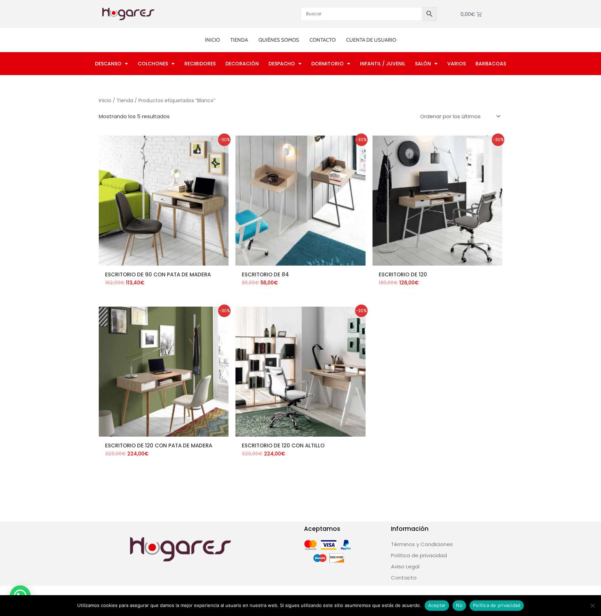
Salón (423, 63)
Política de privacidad (497, 605)
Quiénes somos (278, 40)
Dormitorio (327, 63)
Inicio (212, 40)
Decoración (242, 63)
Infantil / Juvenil (382, 63)
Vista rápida (163, 260)
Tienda (239, 40)
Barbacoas (490, 63)
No (459, 605)
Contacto (323, 40)
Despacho (282, 63)
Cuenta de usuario (371, 40)
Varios (456, 63)
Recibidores (200, 63)
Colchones (153, 63)
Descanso (108, 63)
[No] (592, 605)
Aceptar (437, 605)
